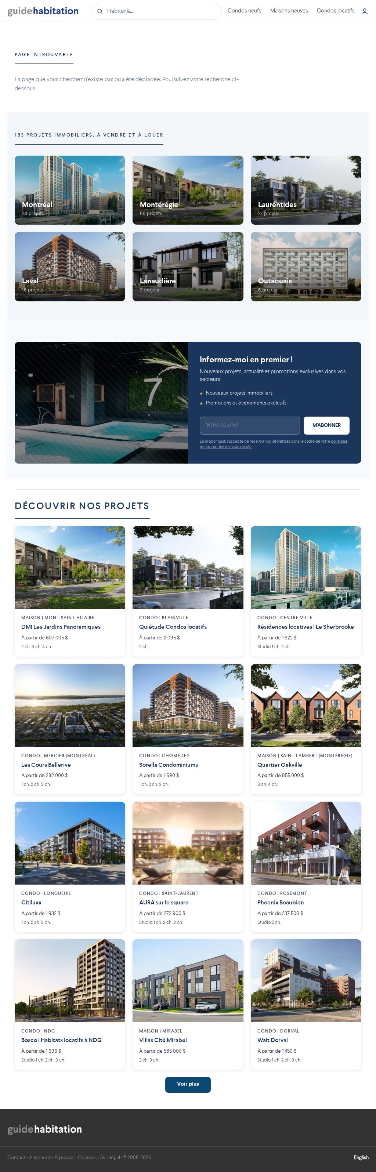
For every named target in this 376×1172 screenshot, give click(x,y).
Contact (16, 1157)
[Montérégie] (188, 190)
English (361, 1157)
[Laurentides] (306, 190)
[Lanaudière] (188, 266)
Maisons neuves (289, 11)
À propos (64, 1157)
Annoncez (40, 1157)
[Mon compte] (365, 11)
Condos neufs (244, 11)
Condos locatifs (336, 11)
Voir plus (188, 1084)
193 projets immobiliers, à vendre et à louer (89, 135)
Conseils (87, 1157)
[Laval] (70, 266)
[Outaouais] (306, 266)
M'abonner (326, 425)
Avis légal (110, 1157)
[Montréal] (70, 190)
